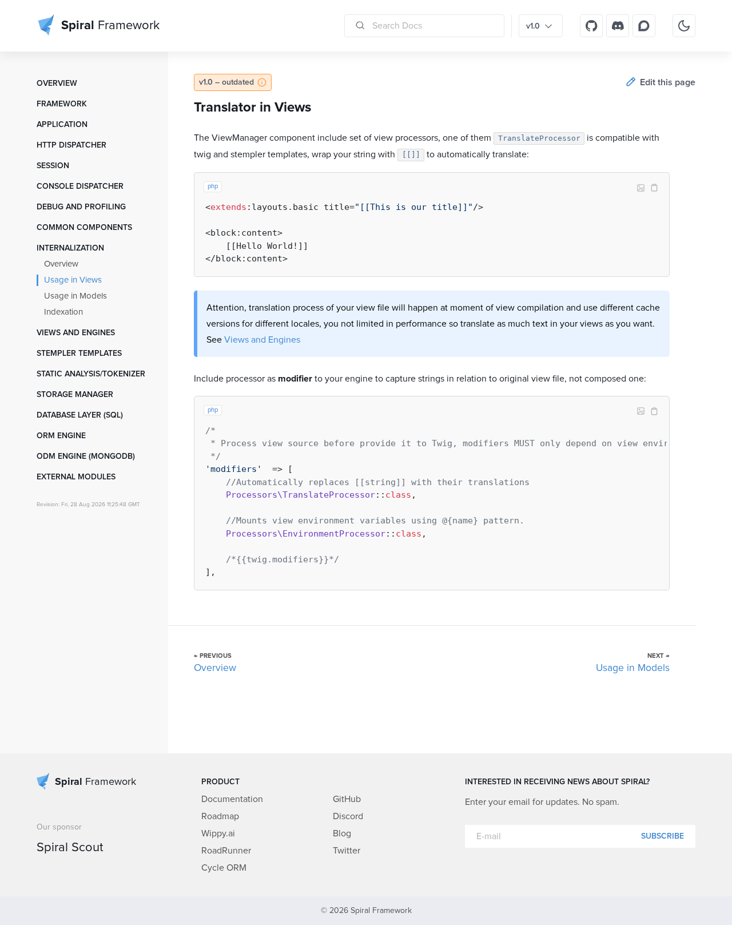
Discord (348, 816)
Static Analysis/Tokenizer (91, 374)
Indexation (63, 312)
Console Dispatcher (80, 186)
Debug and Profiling (81, 207)
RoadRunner (226, 850)
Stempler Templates (79, 354)
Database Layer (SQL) (80, 415)
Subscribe (662, 836)
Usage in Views (73, 280)
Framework (62, 104)
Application (62, 125)
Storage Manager (75, 395)
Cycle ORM (223, 867)
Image (640, 187)
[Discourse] (643, 25)
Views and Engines (76, 333)
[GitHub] (591, 25)
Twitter (346, 850)
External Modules (76, 477)
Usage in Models (75, 296)
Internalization (70, 248)
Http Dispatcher (71, 145)
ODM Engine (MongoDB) (86, 456)
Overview (57, 84)
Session (53, 166)
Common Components (84, 228)
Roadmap (220, 816)
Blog (342, 833)
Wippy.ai (218, 833)
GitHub (347, 799)
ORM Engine (61, 436)
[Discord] (617, 25)
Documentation (232, 799)
